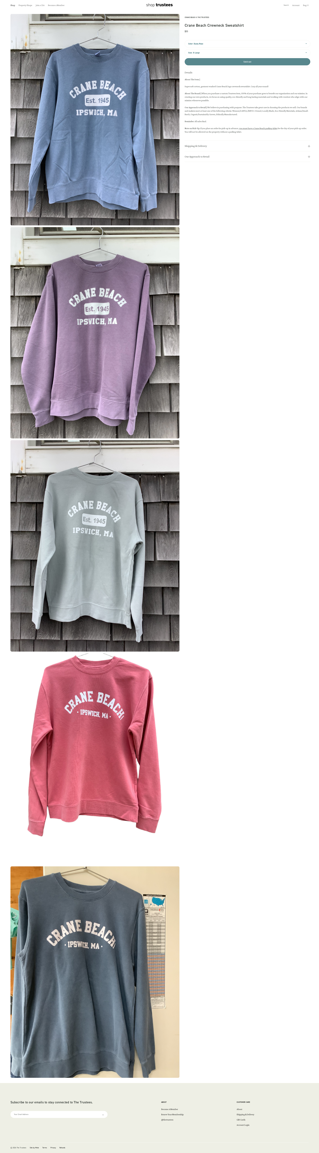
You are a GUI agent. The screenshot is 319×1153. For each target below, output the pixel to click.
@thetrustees (167, 1119)
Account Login (243, 1125)
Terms (44, 1148)
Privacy (53, 1148)
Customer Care (243, 1102)
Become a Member (56, 5)
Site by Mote (34, 1148)
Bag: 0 (306, 5)
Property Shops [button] (25, 5)
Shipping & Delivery (245, 1114)
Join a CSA (40, 5)
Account (296, 5)
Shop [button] (12, 5)
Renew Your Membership (172, 1114)
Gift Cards (241, 1119)
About (163, 1102)
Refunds (62, 1148)
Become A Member (169, 1109)
